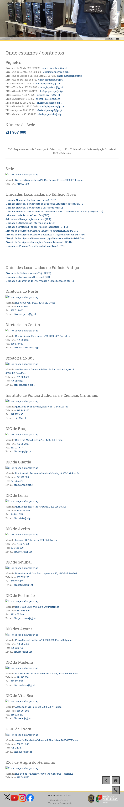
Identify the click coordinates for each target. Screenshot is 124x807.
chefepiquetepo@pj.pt (54, 68)
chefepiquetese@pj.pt (49, 102)
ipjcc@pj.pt (20, 418)
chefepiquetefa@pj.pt (50, 79)
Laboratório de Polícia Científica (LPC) (27, 215)
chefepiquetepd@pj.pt (49, 110)
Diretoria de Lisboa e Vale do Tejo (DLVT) (28, 273)
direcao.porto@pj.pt (25, 314)
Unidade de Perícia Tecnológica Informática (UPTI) (35, 246)
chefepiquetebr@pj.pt (47, 83)
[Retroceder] (106, 780)
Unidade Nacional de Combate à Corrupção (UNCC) (34, 207)
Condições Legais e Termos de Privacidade (60, 802)
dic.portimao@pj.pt (25, 618)
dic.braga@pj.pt (22, 451)
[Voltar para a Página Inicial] (116, 780)
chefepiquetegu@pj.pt (51, 91)
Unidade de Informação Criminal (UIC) (28, 277)
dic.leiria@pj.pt (22, 518)
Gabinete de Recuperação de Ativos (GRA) (28, 219)
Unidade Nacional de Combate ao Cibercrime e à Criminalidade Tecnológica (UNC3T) (54, 211)
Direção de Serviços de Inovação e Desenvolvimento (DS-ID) (38, 242)
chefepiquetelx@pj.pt (69, 75)
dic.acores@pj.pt (23, 651)
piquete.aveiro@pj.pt (48, 94)
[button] (110, 38)
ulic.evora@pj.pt (23, 751)
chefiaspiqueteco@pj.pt (56, 71)
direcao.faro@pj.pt (24, 384)
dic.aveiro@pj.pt (23, 551)
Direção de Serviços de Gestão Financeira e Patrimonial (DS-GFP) (42, 230)
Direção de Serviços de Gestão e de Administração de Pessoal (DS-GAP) (45, 234)
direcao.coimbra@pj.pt (27, 347)
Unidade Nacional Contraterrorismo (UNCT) (31, 200)
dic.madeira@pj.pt (24, 685)
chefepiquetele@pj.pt (48, 98)
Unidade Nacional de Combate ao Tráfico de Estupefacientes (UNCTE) (44, 203)
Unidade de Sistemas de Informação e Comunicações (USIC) (39, 280)
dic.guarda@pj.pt (23, 484)
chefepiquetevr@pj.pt (50, 87)
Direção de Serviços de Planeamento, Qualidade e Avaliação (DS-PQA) (44, 238)
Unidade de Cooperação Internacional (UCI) (30, 222)
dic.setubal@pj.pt (23, 584)
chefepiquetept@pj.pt (52, 106)
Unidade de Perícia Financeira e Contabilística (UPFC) (36, 226)
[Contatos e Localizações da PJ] (116, 790)
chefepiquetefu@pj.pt (50, 114)
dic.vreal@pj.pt (22, 718)
